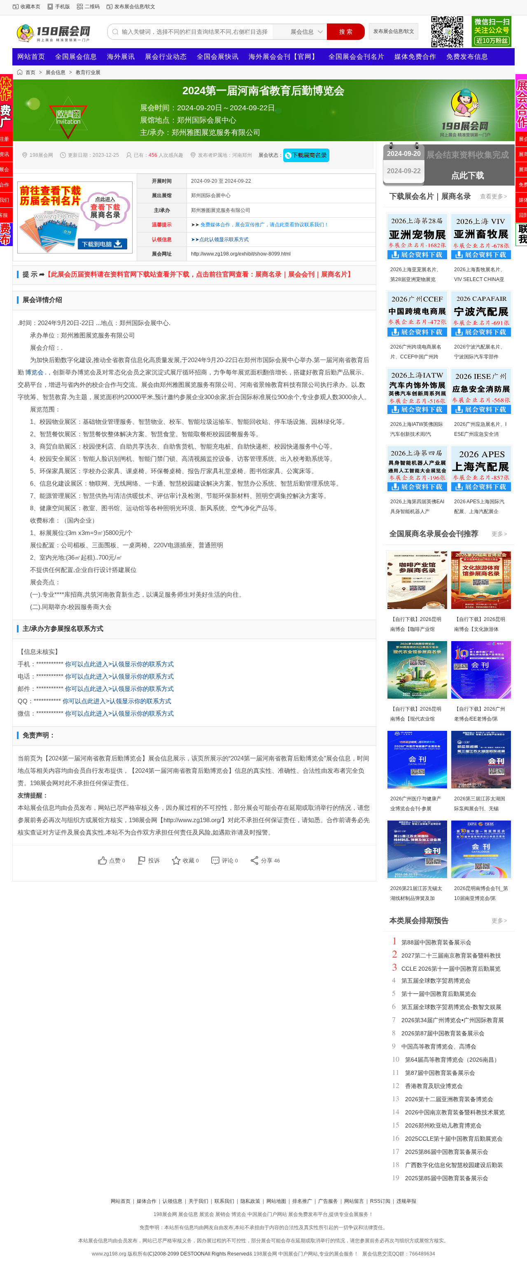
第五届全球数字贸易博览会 (436, 980)
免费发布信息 (467, 56)
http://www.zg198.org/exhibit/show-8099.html (241, 254)
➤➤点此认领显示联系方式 (220, 239)
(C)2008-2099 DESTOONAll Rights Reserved (198, 1254)
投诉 (154, 860)
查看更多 (493, 196)
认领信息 (172, 1201)
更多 (499, 533)
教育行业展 (88, 72)
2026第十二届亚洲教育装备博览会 (449, 1099)
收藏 (191, 860)
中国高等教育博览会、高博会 (438, 1046)
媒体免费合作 (415, 56)
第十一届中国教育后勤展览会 (438, 993)
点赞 (117, 860)
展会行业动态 (166, 56)
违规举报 (406, 1201)
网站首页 (31, 56)
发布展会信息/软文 (134, 6)
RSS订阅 (380, 1201)
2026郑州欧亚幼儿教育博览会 (443, 1125)
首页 (30, 72)
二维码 (92, 6)
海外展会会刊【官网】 (284, 56)
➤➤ (260, 225)
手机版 (62, 6)
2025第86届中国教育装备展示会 (446, 1151)
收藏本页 (30, 6)
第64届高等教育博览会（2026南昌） (452, 1059)
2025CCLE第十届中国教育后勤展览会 (454, 1138)
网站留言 (354, 1201)
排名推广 (302, 1201)
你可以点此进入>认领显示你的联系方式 (119, 663)
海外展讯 (121, 56)
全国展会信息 (76, 56)
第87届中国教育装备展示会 (440, 1072)
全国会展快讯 (218, 56)
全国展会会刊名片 (357, 56)
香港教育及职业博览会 (434, 1086)
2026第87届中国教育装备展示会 (443, 1033)
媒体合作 (146, 1201)
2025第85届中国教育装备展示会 (446, 1178)
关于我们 (198, 1201)
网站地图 (276, 1201)
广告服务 (328, 1201)
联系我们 (224, 1201)
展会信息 (55, 72)
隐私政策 (250, 1201)
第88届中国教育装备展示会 (436, 942)
